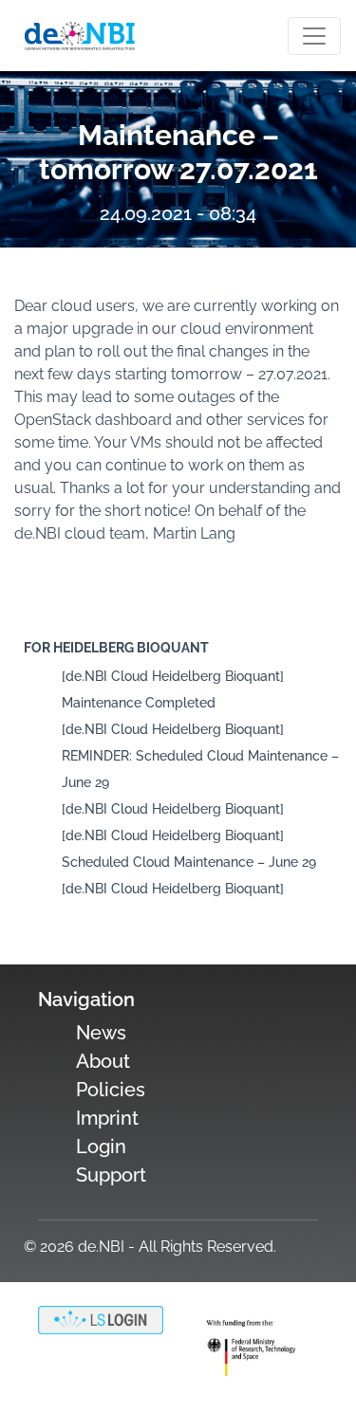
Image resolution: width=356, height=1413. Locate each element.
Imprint (107, 1118)
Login (101, 1146)
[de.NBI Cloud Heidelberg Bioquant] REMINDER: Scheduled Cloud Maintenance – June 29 (200, 756)
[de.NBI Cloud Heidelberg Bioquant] (173, 809)
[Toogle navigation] (314, 36)
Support (111, 1175)
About (103, 1061)
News (101, 1032)
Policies (110, 1089)
